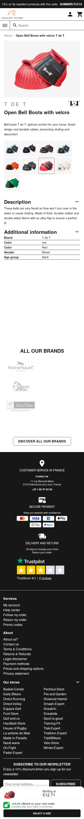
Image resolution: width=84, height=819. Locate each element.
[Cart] (80, 14)
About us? (10, 639)
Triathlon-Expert (55, 733)
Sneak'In (50, 708)
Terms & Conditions (17, 649)
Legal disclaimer (15, 658)
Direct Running (14, 698)
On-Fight (9, 747)
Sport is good (53, 718)
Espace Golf (12, 708)
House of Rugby (15, 728)
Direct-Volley (12, 703)
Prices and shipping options (23, 668)
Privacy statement (16, 673)
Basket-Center (13, 689)
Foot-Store (11, 713)
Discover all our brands (42, 441)
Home (8, 35)
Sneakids (50, 713)
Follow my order (15, 614)
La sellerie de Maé (16, 733)
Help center (11, 610)
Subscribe (66, 784)
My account (11, 605)
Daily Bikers (12, 694)
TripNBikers (52, 738)
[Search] (14, 25)
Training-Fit (52, 723)
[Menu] (5, 25)
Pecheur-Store (54, 689)
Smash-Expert (54, 703)
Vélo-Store (51, 742)
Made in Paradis (15, 738)
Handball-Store (14, 723)
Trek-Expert (52, 728)
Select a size (42, 813)
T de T (15, 104)
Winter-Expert (53, 747)
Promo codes (12, 624)
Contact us (42, 476)
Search (23, 25)
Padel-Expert (12, 752)
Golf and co (11, 718)
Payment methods (16, 663)
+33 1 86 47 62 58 (42, 489)
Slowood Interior (55, 698)
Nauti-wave (11, 742)
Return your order (42, 552)
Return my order (15, 619)
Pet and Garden (55, 694)
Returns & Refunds (17, 653)
